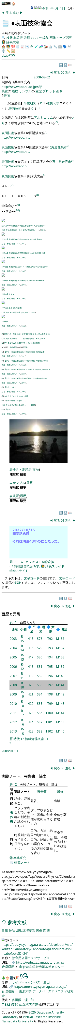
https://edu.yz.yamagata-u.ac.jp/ (40, 962)
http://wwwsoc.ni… (16, 137)
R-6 (22, 722)
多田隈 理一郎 (23, 1000)
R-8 (22, 703)
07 (11, 566)
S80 (39, 657)
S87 (39, 722)
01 (63, 520)
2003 (13, 638)
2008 (23, 257)
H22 (30, 703)
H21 (30, 694)
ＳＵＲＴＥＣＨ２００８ (14, 396)
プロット (49, 91)
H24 (30, 722)
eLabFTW (8, 55)
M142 (60, 694)
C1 (46, 739)
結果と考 (5, 225)
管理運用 (8, 967)
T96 (50, 676)
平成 (33, 629)
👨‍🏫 (4, 42)
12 (22, 739)
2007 (23, 271)
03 (63, 768)
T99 (50, 703)
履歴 (15, 91)
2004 (25, 347)
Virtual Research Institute (42, 1017)
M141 (60, 685)
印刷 (18, 582)
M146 (60, 731)
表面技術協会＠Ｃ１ (27, 225)
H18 (30, 666)
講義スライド (54, 566)
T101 (49, 722)
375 (22, 562)
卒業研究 (30, 103)
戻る (9, 12)
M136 (60, 638)
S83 (39, 685)
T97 (50, 685)
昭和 (42, 629)
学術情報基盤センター (48, 967)
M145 (60, 722)
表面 (7, 95)
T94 (50, 657)
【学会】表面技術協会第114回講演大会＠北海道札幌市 (23, 253)
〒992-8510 (10, 1004)
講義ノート (34, 230)
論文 (60, 791)
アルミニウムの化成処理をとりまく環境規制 (22, 343)
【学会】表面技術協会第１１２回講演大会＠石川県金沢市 (25, 266)
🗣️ (65, 46)
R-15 (22, 638)
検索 (9, 37)
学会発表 (14, 225)
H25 (30, 731)
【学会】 (5, 321)
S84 (39, 694)
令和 (23, 629)
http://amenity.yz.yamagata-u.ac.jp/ (40, 986)
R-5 (22, 731)
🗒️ (5, 23)
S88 (39, 731)
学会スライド (18, 571)
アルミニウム (43, 117)
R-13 (22, 657)
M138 (60, 657)
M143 (60, 703)
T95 (50, 666)
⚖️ (4, 51)
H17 (30, 657)
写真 (37, 566)
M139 (60, 666)
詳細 (27, 37)
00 (63, 72)
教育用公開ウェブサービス (31, 958)
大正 (51, 629)
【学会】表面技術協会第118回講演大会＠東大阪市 (22, 239)
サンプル (25, 91)
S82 (39, 676)
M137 (60, 648)
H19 (30, 676)
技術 (18, 109)
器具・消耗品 (22, 469)
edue (34, 37)
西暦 (15, 629)
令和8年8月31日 (53, 8)
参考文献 (17, 922)
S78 (39, 638)
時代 (16, 739)
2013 (13, 731)
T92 (50, 638)
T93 (50, 648)
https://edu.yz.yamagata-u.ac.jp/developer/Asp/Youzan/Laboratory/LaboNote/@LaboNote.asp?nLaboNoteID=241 (37, 949)
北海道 (52, 147)
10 (3, 409)
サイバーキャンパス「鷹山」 (32, 982)
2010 (43, 230)
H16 (30, 648)
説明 (69, 37)
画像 (59, 91)
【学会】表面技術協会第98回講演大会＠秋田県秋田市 (23, 280)
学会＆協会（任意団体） (13, 308)
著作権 (11, 816)
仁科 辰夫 (5, 230)
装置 (5, 91)
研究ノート (15, 243)
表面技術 (13, 347)
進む (16, 12)
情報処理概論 (23, 566)
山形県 (23, 1004)
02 (63, 606)
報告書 (42, 791)
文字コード (31, 578)
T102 (49, 731)
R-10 (22, 685)
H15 (30, 638)
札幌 (60, 147)
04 (63, 914)
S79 (39, 648)
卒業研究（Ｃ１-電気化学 (19, 230)
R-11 (22, 675)
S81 (39, 666)
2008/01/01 (10, 751)
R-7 (22, 713)
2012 (13, 722)
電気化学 (53, 103)
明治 (64, 629)
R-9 (22, 694)
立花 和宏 (6, 243)
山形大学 (25, 967)
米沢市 (33, 1004)
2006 (13, 666)
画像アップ (57, 37)
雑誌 (12, 930)
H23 (30, 713)
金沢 (65, 161)
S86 (39, 713)
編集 (45, 37)
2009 (13, 694)
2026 (32, 1012)
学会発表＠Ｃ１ (42, 225)
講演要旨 (29, 930)
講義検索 (12, 42)
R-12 (22, 666)
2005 (13, 657)
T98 (50, 694)
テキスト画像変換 (41, 562)
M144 (60, 713)
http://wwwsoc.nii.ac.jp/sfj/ (22, 87)
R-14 (22, 648)
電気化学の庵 (14, 312)
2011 (23, 243)
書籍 (5, 930)
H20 (30, 685)
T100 (49, 713)
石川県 (57, 161)
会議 (26, 396)
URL (19, 930)
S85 (39, 703)
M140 (60, 676)
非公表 (18, 37)
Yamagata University (17, 1021)
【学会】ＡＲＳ (8, 294)
